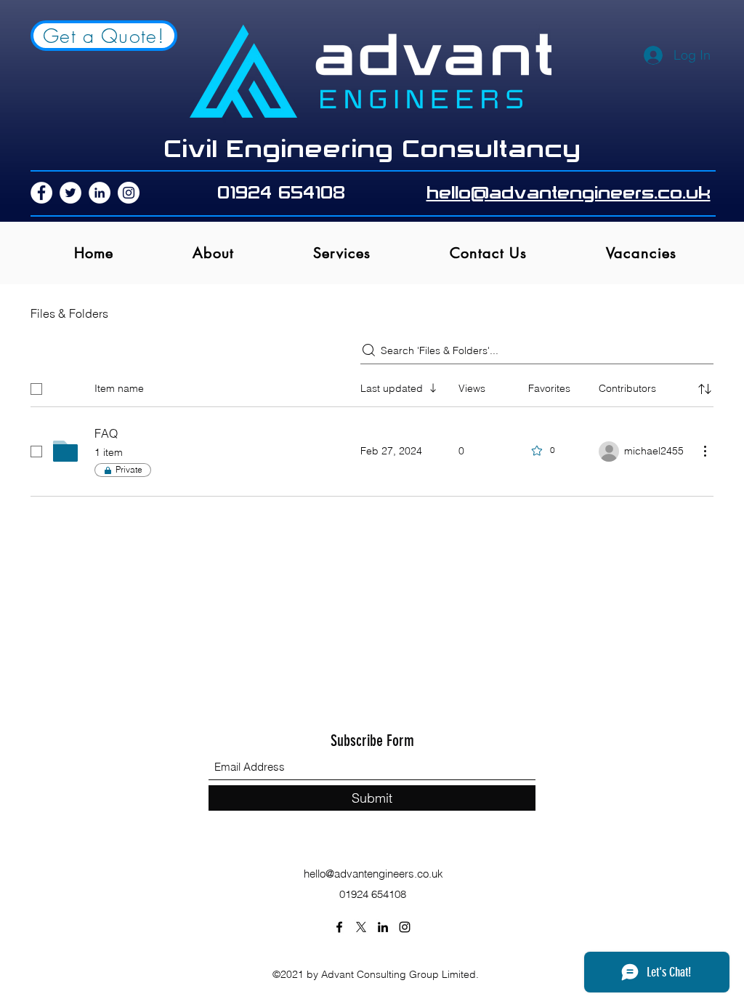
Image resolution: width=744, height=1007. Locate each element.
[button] (341, 253)
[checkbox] (36, 389)
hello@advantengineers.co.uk (373, 873)
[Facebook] (41, 193)
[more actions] (704, 451)
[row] (372, 386)
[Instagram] (129, 193)
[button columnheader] (704, 389)
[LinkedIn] (99, 193)
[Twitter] (70, 193)
